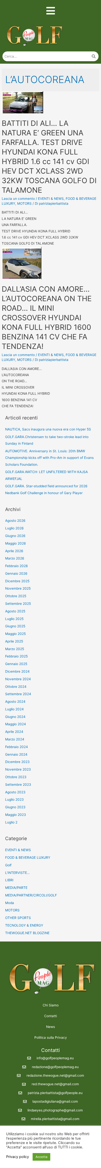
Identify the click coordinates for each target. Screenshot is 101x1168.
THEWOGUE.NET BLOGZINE (27, 933)
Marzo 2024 (14, 739)
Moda (9, 903)
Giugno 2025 (15, 626)
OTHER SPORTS (18, 918)
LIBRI (9, 880)
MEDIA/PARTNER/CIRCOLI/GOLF (31, 895)
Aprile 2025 (14, 641)
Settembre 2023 (18, 785)
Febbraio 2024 (16, 747)
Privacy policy (17, 1157)
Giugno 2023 (15, 807)
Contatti (50, 1016)
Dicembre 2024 (17, 671)
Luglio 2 (11, 822)
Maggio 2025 (15, 634)
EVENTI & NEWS (51, 199)
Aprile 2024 (14, 732)
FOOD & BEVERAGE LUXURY (27, 857)
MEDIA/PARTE (16, 888)
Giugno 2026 (15, 536)
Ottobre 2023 (15, 777)
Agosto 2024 (15, 701)
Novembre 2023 (18, 769)
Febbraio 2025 (16, 656)
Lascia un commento (18, 199)
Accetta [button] (41, 1157)
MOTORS (24, 203)
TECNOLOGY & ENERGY (24, 925)
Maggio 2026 (15, 543)
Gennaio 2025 (16, 664)
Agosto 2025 (15, 611)
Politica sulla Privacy (50, 1037)
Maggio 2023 (15, 815)
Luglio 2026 (14, 528)
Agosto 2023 (15, 792)
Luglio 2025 (14, 619)
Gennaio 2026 (16, 573)
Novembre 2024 (18, 679)
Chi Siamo (51, 1005)
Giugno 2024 (15, 717)
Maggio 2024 (15, 724)
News (50, 1027)
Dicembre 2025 (17, 581)
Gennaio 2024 (16, 754)
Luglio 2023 (14, 799)
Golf (8, 865)
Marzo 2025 (14, 649)
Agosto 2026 (15, 521)
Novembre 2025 (18, 588)
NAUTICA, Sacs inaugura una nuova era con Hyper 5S (48, 429)
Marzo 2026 (14, 558)
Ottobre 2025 (15, 596)
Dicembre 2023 (17, 762)
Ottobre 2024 (15, 687)
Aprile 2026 (14, 551)
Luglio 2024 (14, 709)
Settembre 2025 (18, 604)
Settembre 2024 (18, 694)
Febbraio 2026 (16, 566)
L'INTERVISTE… (17, 873)
